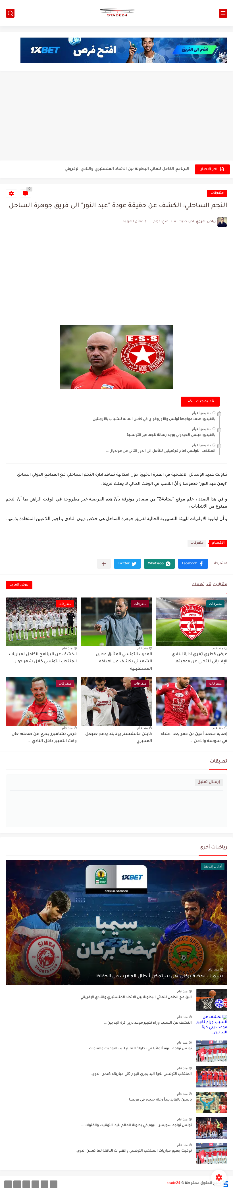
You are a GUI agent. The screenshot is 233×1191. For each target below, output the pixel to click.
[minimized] (17, 1184)
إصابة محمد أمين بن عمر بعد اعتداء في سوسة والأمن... (194, 738)
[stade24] (116, 13)
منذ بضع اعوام (201, 413)
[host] (8, 1184)
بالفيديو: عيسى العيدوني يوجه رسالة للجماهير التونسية (171, 435)
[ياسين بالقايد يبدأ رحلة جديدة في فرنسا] (211, 1102)
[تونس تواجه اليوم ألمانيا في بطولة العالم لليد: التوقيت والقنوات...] (211, 1051)
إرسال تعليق (208, 782)
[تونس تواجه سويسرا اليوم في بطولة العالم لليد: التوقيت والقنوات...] (211, 1128)
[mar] (53, 1184)
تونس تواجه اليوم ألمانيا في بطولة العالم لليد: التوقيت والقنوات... (139, 1049)
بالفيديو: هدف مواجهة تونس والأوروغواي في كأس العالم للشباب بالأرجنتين (154, 419)
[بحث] (10, 13)
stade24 (173, 1183)
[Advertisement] (116, 116)
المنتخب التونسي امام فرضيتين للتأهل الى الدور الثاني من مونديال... (160, 451)
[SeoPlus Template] (225, 1183)
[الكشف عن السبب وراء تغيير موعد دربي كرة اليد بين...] (211, 1025)
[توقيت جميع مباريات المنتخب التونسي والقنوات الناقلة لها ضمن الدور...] (211, 1153)
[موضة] (35, 1184)
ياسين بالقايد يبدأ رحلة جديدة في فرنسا (160, 1100)
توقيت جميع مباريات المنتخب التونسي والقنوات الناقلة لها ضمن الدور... (133, 1151)
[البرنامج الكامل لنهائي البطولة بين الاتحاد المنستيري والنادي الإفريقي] (211, 1000)
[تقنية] (44, 1184)
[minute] (26, 1184)
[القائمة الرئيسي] (223, 13)
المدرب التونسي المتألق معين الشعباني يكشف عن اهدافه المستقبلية (124, 661)
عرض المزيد (19, 585)
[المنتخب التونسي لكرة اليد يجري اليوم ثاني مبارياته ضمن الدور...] (211, 1076)
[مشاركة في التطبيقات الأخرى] (104, 564)
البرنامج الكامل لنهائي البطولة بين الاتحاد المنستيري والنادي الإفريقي (136, 998)
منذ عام (218, 648)
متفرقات (217, 193)
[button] (193, 564)
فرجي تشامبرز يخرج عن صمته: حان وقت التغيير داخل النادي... (44, 738)
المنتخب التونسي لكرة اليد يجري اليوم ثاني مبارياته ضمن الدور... (141, 1074)
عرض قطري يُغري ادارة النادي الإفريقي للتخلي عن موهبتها (137, 169)
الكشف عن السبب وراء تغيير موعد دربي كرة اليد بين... (148, 1023)
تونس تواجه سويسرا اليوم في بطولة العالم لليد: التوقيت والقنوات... (136, 1126)
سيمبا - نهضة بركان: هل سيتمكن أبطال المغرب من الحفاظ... (157, 976)
